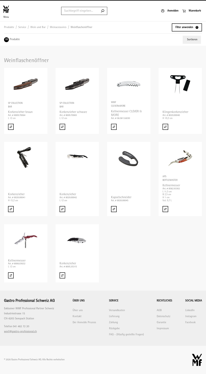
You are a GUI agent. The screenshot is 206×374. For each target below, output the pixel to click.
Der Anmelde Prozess (84, 322)
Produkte (9, 27)
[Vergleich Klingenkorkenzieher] (165, 127)
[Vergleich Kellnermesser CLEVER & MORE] (114, 127)
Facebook (190, 322)
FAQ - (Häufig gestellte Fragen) (126, 334)
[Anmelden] (169, 11)
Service (22, 27)
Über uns (78, 310)
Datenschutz (163, 316)
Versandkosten (117, 310)
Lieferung (114, 316)
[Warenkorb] (191, 11)
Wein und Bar (38, 27)
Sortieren (192, 39)
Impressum (163, 328)
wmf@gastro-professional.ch (20, 331)
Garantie (161, 322)
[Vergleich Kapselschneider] (114, 209)
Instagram (191, 316)
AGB (159, 310)
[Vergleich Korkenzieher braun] (11, 127)
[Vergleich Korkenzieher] (11, 209)
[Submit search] (102, 11)
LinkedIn (190, 310)
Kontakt (77, 316)
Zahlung (113, 322)
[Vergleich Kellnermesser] (165, 209)
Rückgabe (114, 328)
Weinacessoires (58, 27)
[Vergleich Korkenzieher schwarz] (62, 127)
